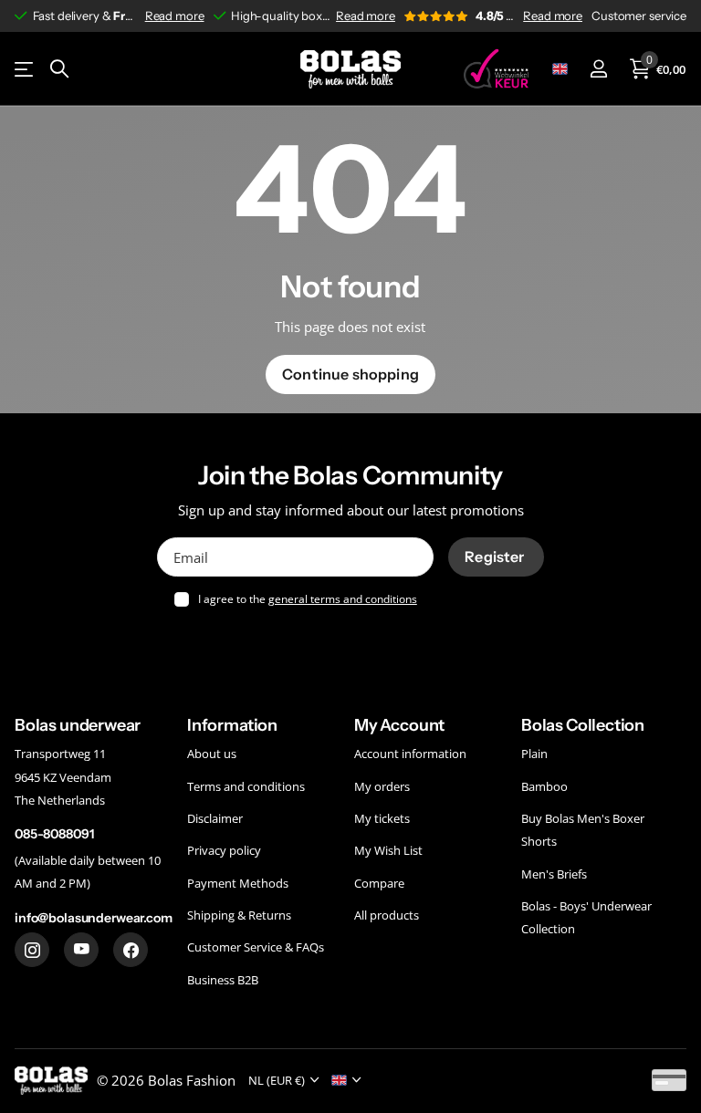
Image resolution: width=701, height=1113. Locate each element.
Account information (410, 753)
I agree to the (307, 599)
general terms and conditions (342, 599)
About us (211, 753)
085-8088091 (54, 834)
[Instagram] (32, 949)
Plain (534, 753)
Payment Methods (237, 882)
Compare (379, 882)
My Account (399, 725)
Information (232, 725)
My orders (382, 785)
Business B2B (222, 979)
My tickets (382, 817)
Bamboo (544, 785)
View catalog (25, 69)
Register (496, 556)
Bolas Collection (582, 725)
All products (386, 915)
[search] (59, 68)
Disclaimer (215, 817)
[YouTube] (81, 949)
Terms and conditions (246, 785)
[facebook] (130, 949)
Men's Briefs (554, 873)
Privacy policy (224, 850)
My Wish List (388, 850)
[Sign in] (598, 68)
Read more (174, 15)
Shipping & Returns (239, 915)
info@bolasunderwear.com (94, 917)
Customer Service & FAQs (255, 947)
